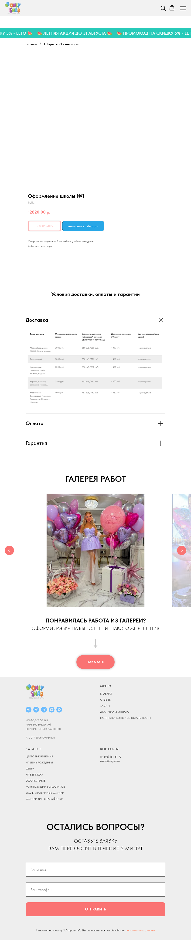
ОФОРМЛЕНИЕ (35, 780)
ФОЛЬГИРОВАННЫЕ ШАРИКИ (45, 792)
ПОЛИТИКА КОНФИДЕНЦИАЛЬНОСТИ (125, 717)
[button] (163, 8)
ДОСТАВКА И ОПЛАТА (114, 711)
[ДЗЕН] (52, 710)
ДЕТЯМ (30, 768)
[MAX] (59, 710)
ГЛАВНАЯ (106, 693)
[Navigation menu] (183, 8)
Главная (32, 44)
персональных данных (140, 930)
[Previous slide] (9, 550)
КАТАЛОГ (33, 749)
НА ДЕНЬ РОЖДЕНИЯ (39, 762)
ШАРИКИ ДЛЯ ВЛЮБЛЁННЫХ (44, 798)
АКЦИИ (105, 705)
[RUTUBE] (44, 710)
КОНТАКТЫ (109, 749)
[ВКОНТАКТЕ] (28, 710)
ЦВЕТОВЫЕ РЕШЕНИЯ (39, 756)
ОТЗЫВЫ (105, 699)
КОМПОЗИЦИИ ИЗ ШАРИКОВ (45, 786)
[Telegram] (36, 710)
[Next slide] (181, 550)
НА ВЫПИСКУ (34, 774)
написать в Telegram (83, 226)
